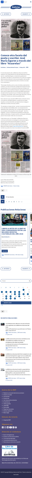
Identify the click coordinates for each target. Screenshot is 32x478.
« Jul (2, 305)
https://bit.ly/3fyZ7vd (18, 126)
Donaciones (6, 398)
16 (27, 294)
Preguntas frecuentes (8, 409)
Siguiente (25, 14)
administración (6, 237)
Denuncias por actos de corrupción (11, 442)
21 (19, 296)
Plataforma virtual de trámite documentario (13, 393)
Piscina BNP (6, 407)
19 (10, 296)
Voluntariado (6, 396)
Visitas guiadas (7, 403)
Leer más (5, 251)
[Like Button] (2, 190)
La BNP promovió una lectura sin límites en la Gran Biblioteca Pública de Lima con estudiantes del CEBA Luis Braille (18, 340)
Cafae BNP (6, 405)
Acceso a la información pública (11, 436)
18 (6, 296)
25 (6, 298)
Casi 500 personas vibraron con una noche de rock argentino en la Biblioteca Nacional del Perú (18, 325)
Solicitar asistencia (7, 411)
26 (10, 298)
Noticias (4, 67)
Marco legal (6, 412)
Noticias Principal (14, 67)
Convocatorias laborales (9, 438)
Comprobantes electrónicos (10, 440)
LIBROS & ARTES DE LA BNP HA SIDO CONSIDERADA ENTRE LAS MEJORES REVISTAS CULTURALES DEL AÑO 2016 (14, 231)
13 (14, 294)
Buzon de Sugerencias (8, 435)
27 (14, 298)
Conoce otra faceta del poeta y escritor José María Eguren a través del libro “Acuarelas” (16, 59)
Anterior (6, 14)
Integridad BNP (7, 420)
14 (19, 294)
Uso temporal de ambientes (10, 400)
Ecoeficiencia (6, 402)
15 (23, 294)
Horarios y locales (7, 395)
